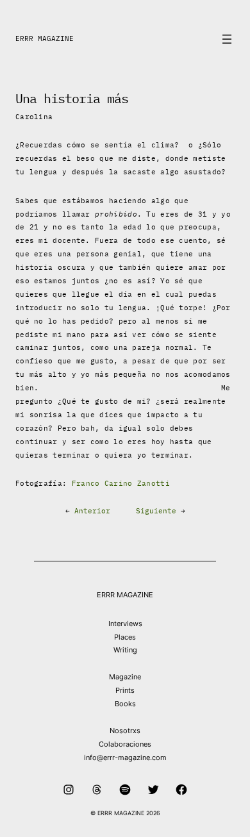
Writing (125, 649)
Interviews (125, 623)
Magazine (125, 676)
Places (125, 637)
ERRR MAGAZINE (44, 38)
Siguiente (156, 510)
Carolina (34, 116)
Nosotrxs (125, 730)
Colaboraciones (125, 744)
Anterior (92, 510)
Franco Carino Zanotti (121, 483)
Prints (125, 690)
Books (125, 703)
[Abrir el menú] (227, 39)
